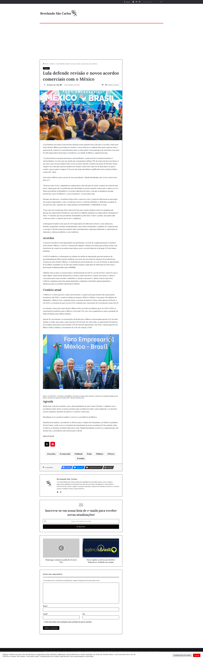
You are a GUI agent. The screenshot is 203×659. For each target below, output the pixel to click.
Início (46, 64)
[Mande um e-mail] (61, 85)
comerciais (65, 454)
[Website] (58, 492)
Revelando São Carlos (53, 85)
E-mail (45, 614)
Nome (45, 606)
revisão (81, 458)
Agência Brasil (48, 436)
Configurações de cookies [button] (182, 655)
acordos (52, 454)
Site (83, 614)
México (100, 454)
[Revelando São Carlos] (59, 13)
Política (52, 64)
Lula (90, 454)
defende (79, 454)
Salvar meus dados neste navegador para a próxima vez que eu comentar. (68, 622)
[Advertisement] (101, 41)
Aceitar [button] (196, 655)
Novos (111, 454)
